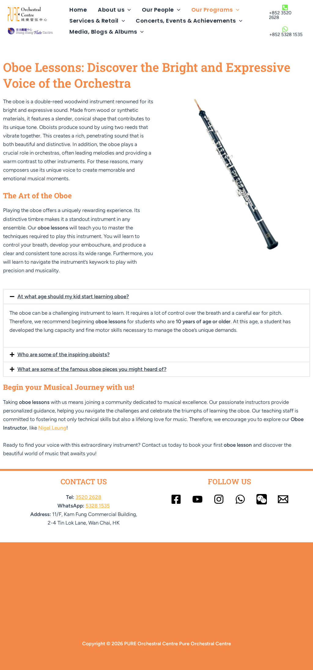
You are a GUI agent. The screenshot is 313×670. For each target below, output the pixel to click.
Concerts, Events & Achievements (186, 20)
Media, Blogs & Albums (103, 31)
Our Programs (212, 9)
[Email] (283, 499)
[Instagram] (219, 499)
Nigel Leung (52, 428)
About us (111, 9)
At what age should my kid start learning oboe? (73, 296)
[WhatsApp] (240, 499)
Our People (158, 9)
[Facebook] (176, 499)
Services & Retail (94, 20)
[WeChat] (261, 499)
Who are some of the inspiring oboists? (63, 354)
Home (78, 9)
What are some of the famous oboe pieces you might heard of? (92, 369)
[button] (127, 9)
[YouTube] (197, 499)
